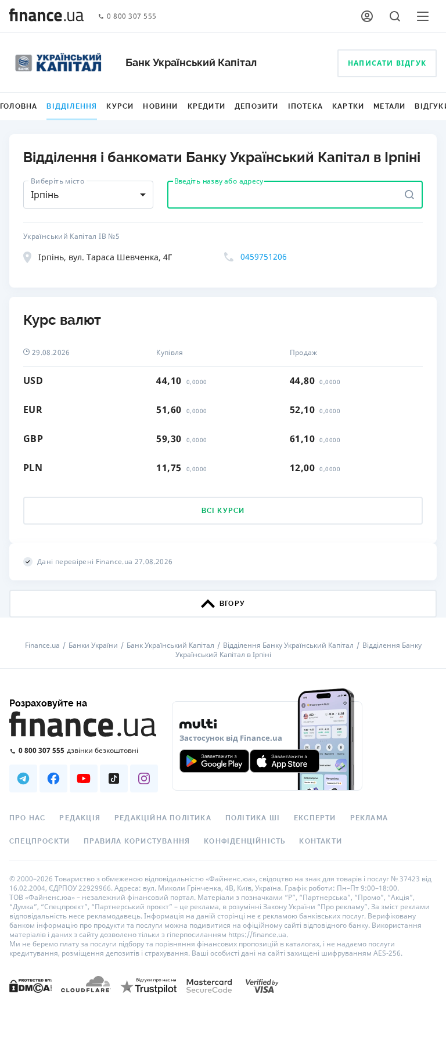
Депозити (257, 106)
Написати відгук (387, 63)
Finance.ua (42, 645)
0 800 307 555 (132, 16)
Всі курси (223, 511)
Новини (160, 106)
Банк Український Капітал (170, 645)
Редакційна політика (162, 818)
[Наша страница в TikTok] (114, 778)
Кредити (206, 106)
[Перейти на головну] (46, 16)
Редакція (79, 818)
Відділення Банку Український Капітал (288, 645)
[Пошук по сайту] (395, 16)
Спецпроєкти (39, 841)
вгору (232, 604)
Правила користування (137, 841)
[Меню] (423, 16)
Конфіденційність (244, 841)
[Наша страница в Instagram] (144, 778)
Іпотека (305, 106)
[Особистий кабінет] (367, 16)
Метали (389, 106)
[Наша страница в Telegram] (23, 778)
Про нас (27, 818)
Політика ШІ (252, 818)
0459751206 (263, 256)
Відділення (71, 106)
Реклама (369, 818)
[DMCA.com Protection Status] (30, 985)
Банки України (93, 645)
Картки (348, 106)
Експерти (315, 818)
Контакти (320, 841)
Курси (120, 106)
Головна (18, 106)
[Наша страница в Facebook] (53, 778)
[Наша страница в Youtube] (84, 778)
